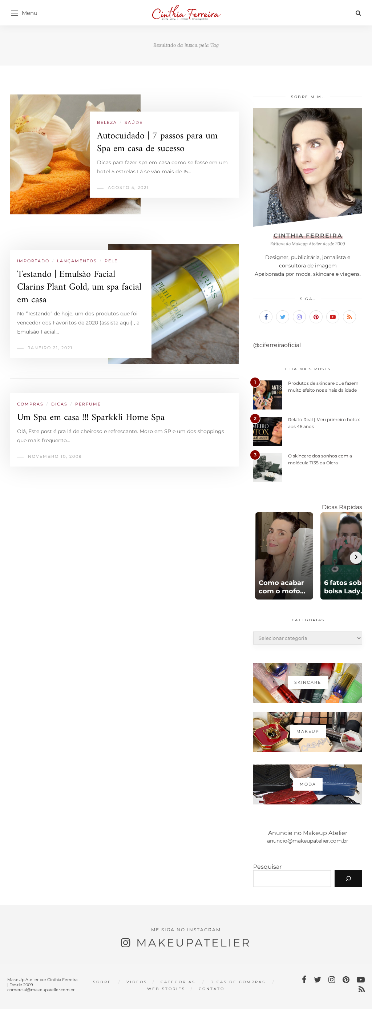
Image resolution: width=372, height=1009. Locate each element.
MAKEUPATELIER (193, 942)
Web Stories (166, 988)
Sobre (102, 982)
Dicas (59, 404)
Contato (212, 988)
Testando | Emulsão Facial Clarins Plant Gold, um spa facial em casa (79, 287)
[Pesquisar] (348, 878)
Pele (111, 260)
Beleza (107, 122)
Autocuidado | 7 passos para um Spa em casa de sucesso (157, 142)
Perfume (88, 404)
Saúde (134, 122)
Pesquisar (267, 866)
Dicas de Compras (238, 982)
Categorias (178, 982)
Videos (136, 982)
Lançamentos (77, 260)
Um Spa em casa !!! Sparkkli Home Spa (91, 417)
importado (33, 260)
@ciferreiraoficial (277, 345)
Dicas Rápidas (342, 507)
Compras (30, 404)
